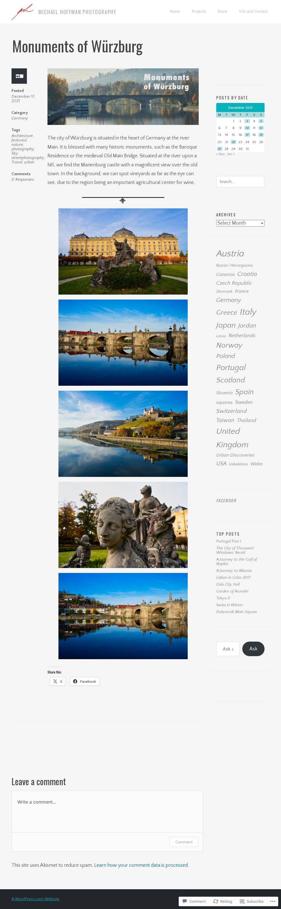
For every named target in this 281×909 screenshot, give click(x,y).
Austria (230, 254)
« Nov (220, 154)
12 (261, 128)
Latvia (221, 336)
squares (224, 402)
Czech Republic (234, 283)
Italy (248, 312)
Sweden (244, 402)
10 (247, 128)
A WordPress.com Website (35, 899)
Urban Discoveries (235, 455)
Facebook (226, 500)
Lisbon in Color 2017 (233, 577)
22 (233, 142)
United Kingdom (232, 438)
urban (29, 162)
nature (17, 144)
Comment (184, 842)
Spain (244, 392)
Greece (226, 312)
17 (247, 135)
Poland (225, 356)
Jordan (247, 325)
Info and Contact (253, 11)
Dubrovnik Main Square (236, 612)
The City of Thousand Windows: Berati (234, 550)
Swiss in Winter (229, 605)
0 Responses (23, 179)
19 (261, 135)
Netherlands (242, 336)
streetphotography (28, 158)
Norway (229, 345)
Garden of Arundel (232, 591)
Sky (15, 153)
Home (175, 11)
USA (221, 464)
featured (19, 140)
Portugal (231, 367)
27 (219, 149)
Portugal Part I (228, 541)
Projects (199, 11)
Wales (257, 464)
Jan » (231, 154)
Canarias (225, 274)
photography (23, 149)
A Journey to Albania (234, 571)
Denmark (224, 291)
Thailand (246, 420)
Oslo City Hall (228, 584)
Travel (17, 162)
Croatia (247, 274)
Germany (20, 118)
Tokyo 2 (223, 598)
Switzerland (231, 411)
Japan (226, 325)
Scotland (230, 380)
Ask (253, 649)
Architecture (22, 136)
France (242, 291)
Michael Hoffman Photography (77, 11)
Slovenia (224, 393)
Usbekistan (238, 464)
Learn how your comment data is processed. (141, 865)
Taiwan (225, 420)
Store (222, 11)
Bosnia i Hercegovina (234, 265)
